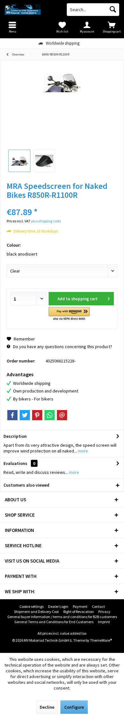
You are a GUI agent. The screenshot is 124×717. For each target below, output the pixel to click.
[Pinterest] (37, 415)
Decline (47, 707)
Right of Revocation (78, 611)
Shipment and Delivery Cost (36, 611)
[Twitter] (25, 415)
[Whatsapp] (50, 415)
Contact (98, 606)
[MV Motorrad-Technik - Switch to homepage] (31, 9)
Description (15, 436)
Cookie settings (31, 606)
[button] (69, 314)
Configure (74, 707)
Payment (80, 606)
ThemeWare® (101, 640)
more (82, 451)
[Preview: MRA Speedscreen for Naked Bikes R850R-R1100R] (19, 161)
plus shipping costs (46, 221)
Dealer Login (58, 606)
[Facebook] (12, 415)
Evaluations (15, 463)
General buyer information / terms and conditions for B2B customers (62, 616)
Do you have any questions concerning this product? (62, 346)
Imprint (104, 621)
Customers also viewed (26, 485)
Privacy (104, 611)
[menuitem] (111, 27)
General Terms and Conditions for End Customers (53, 621)
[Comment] (62, 203)
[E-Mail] (62, 415)
